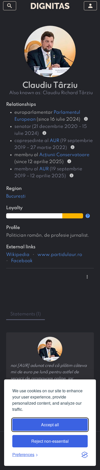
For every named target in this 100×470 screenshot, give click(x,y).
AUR (54, 140)
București (16, 196)
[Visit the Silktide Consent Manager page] (85, 454)
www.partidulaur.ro (59, 254)
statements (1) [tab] (25, 314)
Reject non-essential (50, 441)
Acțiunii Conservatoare (64, 155)
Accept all (50, 425)
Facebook (22, 261)
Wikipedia (17, 254)
